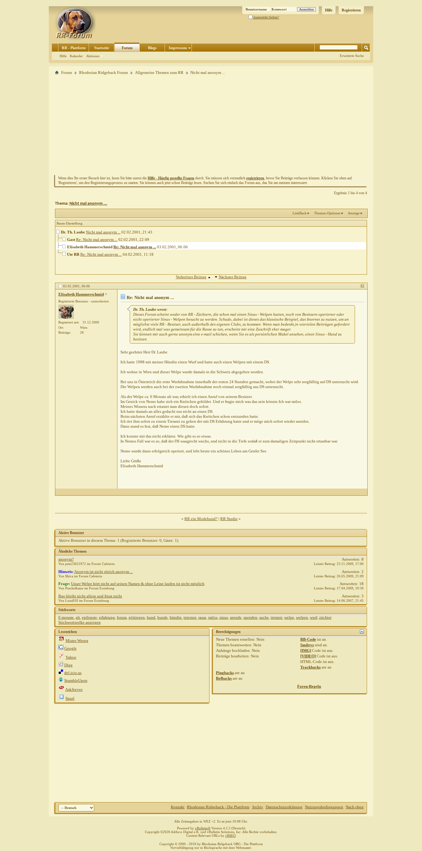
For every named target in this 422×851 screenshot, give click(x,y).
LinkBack (299, 213)
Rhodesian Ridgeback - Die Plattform (218, 807)
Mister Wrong (76, 640)
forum (122, 617)
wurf (313, 617)
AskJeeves (73, 689)
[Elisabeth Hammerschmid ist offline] (66, 312)
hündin (176, 617)
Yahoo (70, 657)
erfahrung (107, 617)
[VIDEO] (308, 656)
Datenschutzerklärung (284, 807)
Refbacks (224, 678)
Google (70, 648)
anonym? (66, 559)
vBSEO (230, 835)
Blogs (152, 48)
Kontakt (177, 807)
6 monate (66, 617)
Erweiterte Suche (352, 56)
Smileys (307, 645)
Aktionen (92, 56)
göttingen (137, 617)
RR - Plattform (74, 48)
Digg (68, 665)
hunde (162, 617)
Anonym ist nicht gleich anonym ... (103, 571)
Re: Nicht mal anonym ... (96, 239)
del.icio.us (73, 672)
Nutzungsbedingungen (324, 807)
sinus (223, 617)
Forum (127, 48)
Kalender (76, 56)
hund (151, 617)
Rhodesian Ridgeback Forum (103, 72)
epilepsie (89, 617)
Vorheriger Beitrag (191, 277)
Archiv (257, 807)
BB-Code (308, 639)
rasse (202, 617)
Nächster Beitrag (233, 277)
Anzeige (354, 213)
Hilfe (328, 10)
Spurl (69, 698)
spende (236, 617)
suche (264, 617)
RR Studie (229, 518)
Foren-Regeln (309, 686)
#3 (362, 285)
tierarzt (276, 617)
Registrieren (351, 10)
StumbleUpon (75, 680)
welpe (289, 617)
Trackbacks (310, 667)
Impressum (178, 48)
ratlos (212, 617)
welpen (302, 617)
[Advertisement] (211, 124)
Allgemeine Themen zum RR (159, 72)
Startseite (101, 48)
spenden (250, 617)
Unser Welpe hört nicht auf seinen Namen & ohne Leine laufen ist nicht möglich (138, 583)
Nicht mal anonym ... (88, 203)
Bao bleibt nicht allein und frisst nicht (90, 596)
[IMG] (305, 650)
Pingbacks (225, 672)
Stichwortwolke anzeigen (79, 622)
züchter (325, 617)
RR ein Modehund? (200, 518)
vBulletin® (202, 828)
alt (78, 617)
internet (190, 617)
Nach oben (355, 807)
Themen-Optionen (327, 213)
